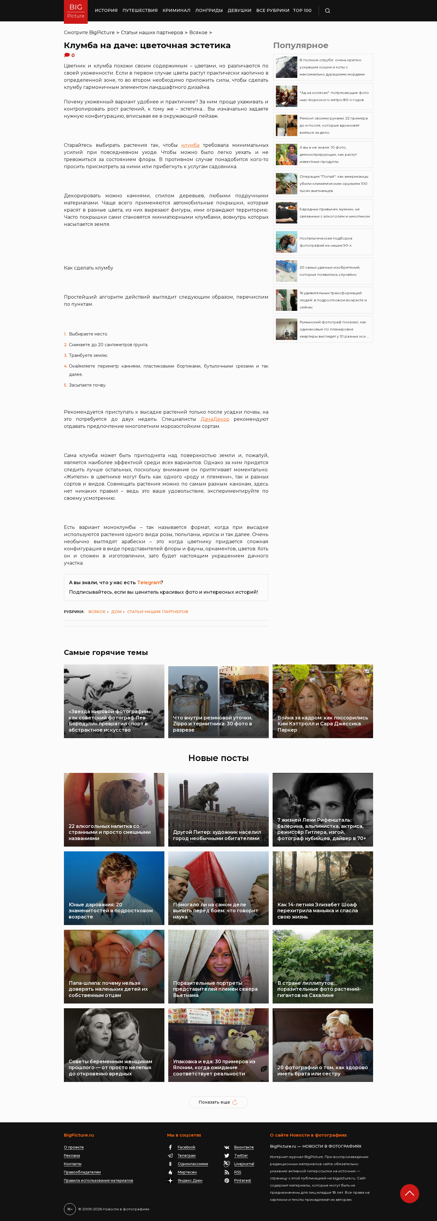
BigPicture (102, 32)
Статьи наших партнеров (152, 32)
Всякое (198, 32)
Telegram (149, 582)
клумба (190, 145)
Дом (116, 611)
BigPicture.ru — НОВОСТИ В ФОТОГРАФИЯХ (315, 1146)
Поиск (345, 10)
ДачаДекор (215, 419)
